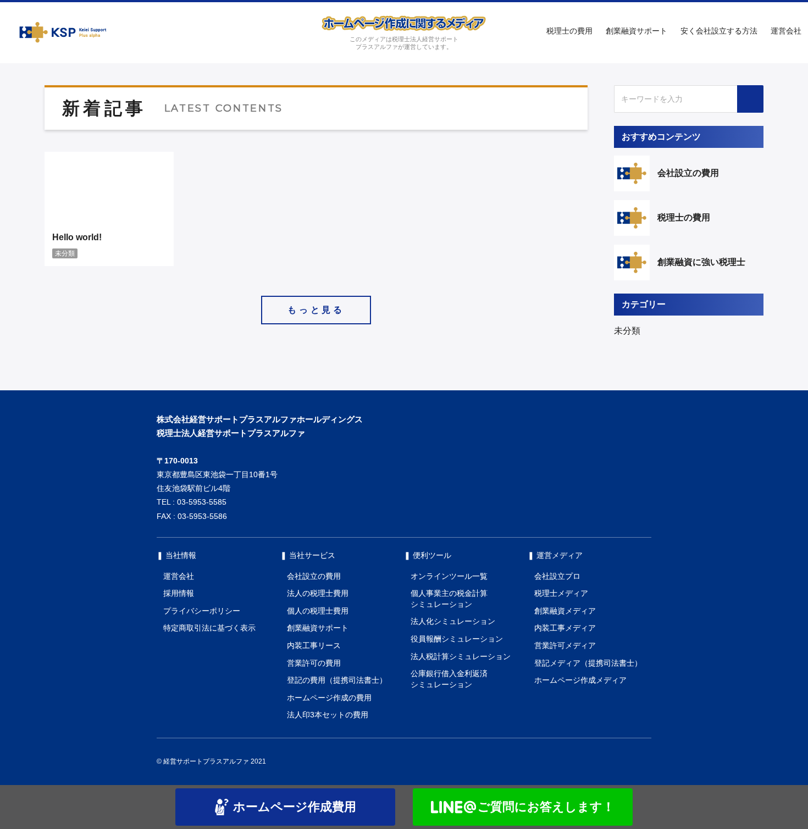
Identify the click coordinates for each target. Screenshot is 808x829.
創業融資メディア (565, 610)
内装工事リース (314, 645)
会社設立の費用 (314, 576)
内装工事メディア (565, 627)
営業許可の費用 (314, 663)
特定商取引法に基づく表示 (209, 627)
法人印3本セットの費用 (327, 714)
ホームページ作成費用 (294, 807)
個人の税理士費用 (317, 610)
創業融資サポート (636, 30)
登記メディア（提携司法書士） (588, 663)
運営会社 (786, 30)
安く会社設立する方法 (718, 30)
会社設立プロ (557, 576)
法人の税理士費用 (317, 593)
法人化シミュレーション (453, 621)
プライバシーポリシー (201, 610)
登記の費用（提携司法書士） (337, 680)
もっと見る (316, 309)
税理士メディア (561, 593)
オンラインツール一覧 (449, 576)
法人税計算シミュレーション (461, 656)
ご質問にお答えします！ (546, 807)
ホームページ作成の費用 (329, 697)
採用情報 (178, 593)
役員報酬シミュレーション (457, 638)
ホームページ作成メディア (580, 680)
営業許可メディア (565, 645)
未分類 (627, 330)
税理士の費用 (569, 30)
